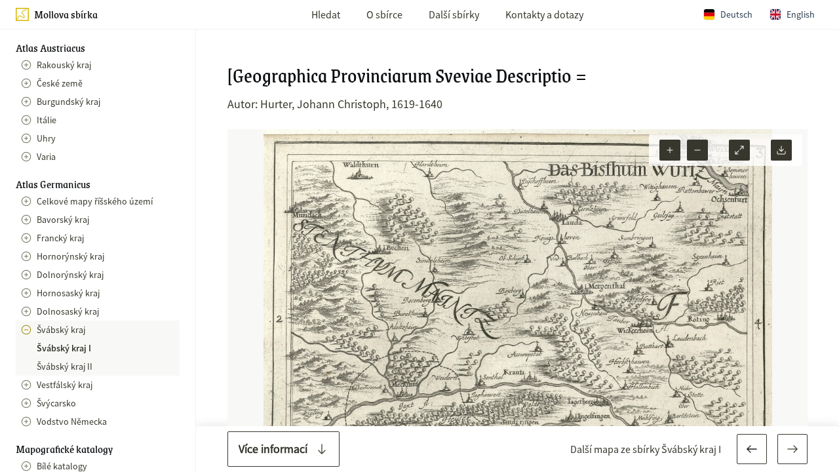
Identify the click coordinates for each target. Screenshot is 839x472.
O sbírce (384, 14)
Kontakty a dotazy (544, 14)
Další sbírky (454, 14)
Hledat (325, 14)
